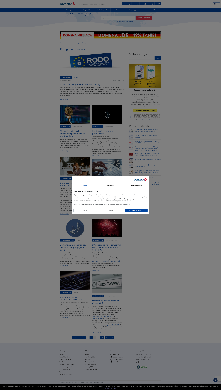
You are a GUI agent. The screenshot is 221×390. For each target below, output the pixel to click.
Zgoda (85, 185)
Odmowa (85, 210)
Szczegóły (110, 185)
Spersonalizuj (110, 210)
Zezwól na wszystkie (136, 210)
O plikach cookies (136, 185)
